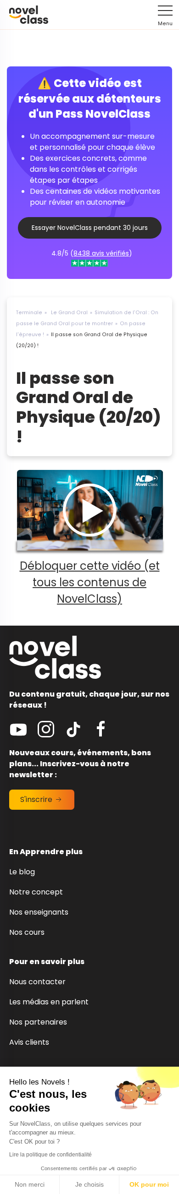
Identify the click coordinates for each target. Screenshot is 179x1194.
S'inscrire (37, 799)
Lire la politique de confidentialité (50, 1154)
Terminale (29, 312)
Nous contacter (37, 981)
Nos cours (27, 932)
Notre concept (36, 892)
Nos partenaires (38, 1022)
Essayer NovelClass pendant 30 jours (90, 227)
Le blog (22, 872)
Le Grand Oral (69, 312)
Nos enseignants (38, 912)
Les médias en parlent (49, 1002)
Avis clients (29, 1042)
